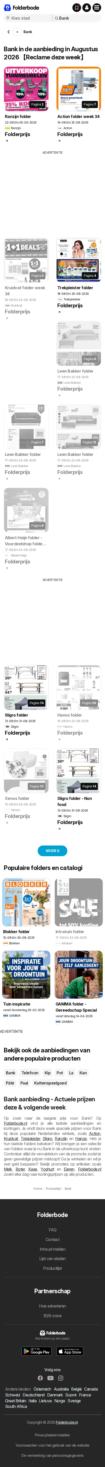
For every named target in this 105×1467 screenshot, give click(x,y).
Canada (91, 1389)
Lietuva (45, 1400)
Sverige (74, 1400)
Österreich (42, 1389)
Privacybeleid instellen (52, 1435)
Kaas (32, 1169)
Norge (59, 1400)
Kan (83, 1072)
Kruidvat (11, 1138)
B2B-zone (53, 1315)
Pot (60, 1072)
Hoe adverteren (52, 1306)
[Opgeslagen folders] (76, 7)
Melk (8, 1169)
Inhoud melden (52, 1249)
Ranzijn (61, 1138)
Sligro (47, 1138)
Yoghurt (47, 1169)
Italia (32, 1400)
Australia (61, 1389)
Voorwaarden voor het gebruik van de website (52, 1445)
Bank (10, 1072)
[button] (86, 7)
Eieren (69, 1169)
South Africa (16, 1406)
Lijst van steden (52, 1258)
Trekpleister (30, 1138)
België (76, 1389)
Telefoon (29, 1072)
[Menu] (97, 7)
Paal (24, 1083)
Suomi (70, 1394)
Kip (47, 1072)
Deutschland (33, 1394)
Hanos (81, 1138)
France (85, 1394)
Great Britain (15, 1400)
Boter (20, 1169)
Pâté (10, 1083)
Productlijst (52, 1268)
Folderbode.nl (15, 1123)
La (71, 1072)
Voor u (52, 851)
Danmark (55, 1394)
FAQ (52, 1229)
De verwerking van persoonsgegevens (52, 1455)
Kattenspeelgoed (50, 1083)
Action (94, 1133)
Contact (52, 1239)
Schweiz (12, 1394)
